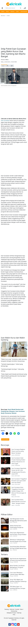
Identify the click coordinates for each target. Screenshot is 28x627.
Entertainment (24, 11)
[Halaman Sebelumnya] (2, 8)
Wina (6, 59)
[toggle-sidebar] (24, 8)
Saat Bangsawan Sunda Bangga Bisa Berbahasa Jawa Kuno (18, 520)
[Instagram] (12, 624)
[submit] (20, 8)
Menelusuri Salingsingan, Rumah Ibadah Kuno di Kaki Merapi (18, 540)
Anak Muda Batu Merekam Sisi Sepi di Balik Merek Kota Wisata (18, 547)
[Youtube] (18, 624)
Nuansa (12, 11)
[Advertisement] (14, 31)
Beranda (3, 15)
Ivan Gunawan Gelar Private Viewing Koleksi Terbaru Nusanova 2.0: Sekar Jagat (18, 460)
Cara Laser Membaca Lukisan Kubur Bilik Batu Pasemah (17, 573)
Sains (17, 11)
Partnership (14, 611)
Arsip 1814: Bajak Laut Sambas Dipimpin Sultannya (18, 580)
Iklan (21, 609)
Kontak (17, 609)
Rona (7, 11)
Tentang (6, 609)
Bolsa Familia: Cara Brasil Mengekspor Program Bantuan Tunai (17, 566)
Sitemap (19, 613)
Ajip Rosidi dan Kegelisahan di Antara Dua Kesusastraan (18, 559)
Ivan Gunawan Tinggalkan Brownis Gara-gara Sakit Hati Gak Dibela (19, 480)
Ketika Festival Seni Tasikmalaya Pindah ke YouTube (16, 526)
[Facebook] (9, 624)
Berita (2, 11)
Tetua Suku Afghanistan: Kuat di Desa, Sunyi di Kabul (18, 533)
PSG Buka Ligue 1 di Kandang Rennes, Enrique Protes (17, 587)
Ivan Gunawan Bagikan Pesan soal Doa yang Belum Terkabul (18, 451)
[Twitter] (15, 624)
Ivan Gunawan (5, 120)
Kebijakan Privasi (11, 613)
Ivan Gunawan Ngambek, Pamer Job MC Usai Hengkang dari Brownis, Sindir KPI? (19, 471)
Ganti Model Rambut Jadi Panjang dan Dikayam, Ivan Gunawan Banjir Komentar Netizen (13, 411)
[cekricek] (14, 605)
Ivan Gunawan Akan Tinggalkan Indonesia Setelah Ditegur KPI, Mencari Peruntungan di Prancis (19, 491)
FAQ (14, 614)
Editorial (12, 609)
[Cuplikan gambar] (5, 451)
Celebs (8, 15)
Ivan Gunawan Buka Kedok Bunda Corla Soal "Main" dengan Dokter (19, 501)
